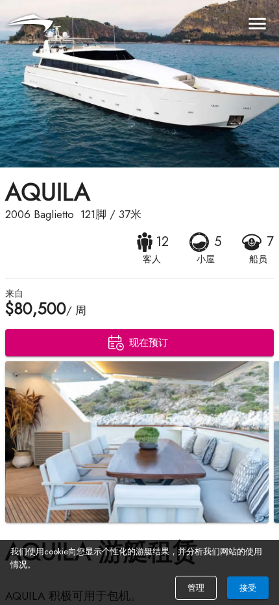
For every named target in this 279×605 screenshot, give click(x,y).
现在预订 (148, 343)
